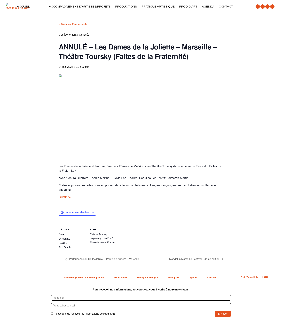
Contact (226, 6)
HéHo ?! (256, 277)
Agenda (208, 6)
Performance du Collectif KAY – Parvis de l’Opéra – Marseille (104, 259)
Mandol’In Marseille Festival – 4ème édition (194, 259)
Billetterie (65, 197)
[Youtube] (267, 6)
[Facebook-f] (258, 6)
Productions (126, 6)
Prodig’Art (188, 6)
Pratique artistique (158, 6)
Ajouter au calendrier (78, 212)
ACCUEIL (23, 6)
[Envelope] (272, 6)
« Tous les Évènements (73, 24)
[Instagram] (262, 6)
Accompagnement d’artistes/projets (80, 6)
